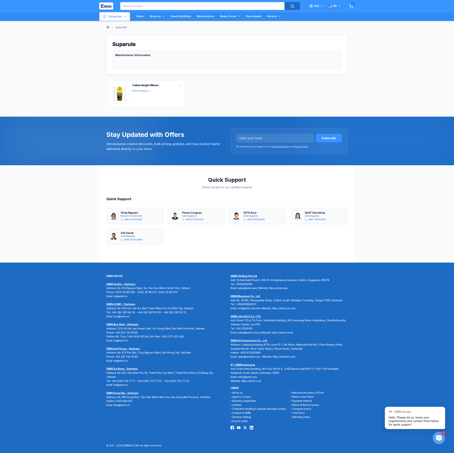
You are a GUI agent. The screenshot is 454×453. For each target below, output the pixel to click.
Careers (237, 404)
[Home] (107, 27)
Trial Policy (298, 412)
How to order (240, 421)
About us (155, 16)
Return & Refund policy (305, 404)
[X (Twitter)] (245, 427)
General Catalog (241, 416)
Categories (115, 16)
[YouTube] (238, 427)
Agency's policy (241, 396)
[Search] (292, 6)
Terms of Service (280, 146)
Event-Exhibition (181, 16)
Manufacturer (205, 16)
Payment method (302, 400)
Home (139, 16)
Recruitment (253, 16)
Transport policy (301, 408)
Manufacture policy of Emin (308, 392)
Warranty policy (301, 416)
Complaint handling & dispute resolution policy (259, 408)
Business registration (244, 400)
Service (272, 16)
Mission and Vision (303, 396)
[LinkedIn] (251, 427)
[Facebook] (232, 427)
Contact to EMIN (241, 412)
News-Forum (228, 16)
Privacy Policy (301, 146)
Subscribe (329, 138)
